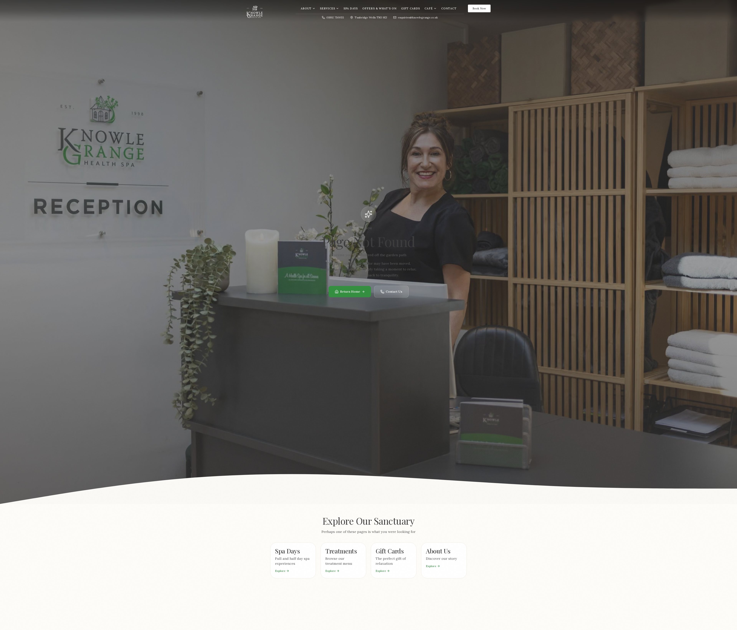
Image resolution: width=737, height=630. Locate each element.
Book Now (479, 8)
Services (327, 8)
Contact (449, 8)
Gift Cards (410, 8)
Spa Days (351, 8)
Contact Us (394, 291)
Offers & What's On (379, 8)
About (306, 8)
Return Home (350, 291)
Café (429, 8)
